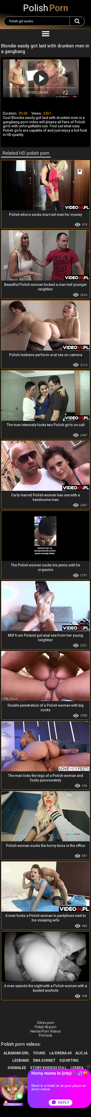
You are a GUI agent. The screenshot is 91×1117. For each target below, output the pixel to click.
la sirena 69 (60, 1053)
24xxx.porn (45, 1023)
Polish (45, 8)
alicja (81, 1053)
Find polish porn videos (77, 21)
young (39, 1053)
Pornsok (45, 1035)
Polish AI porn (45, 1027)
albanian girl (16, 1053)
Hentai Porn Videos (45, 1031)
